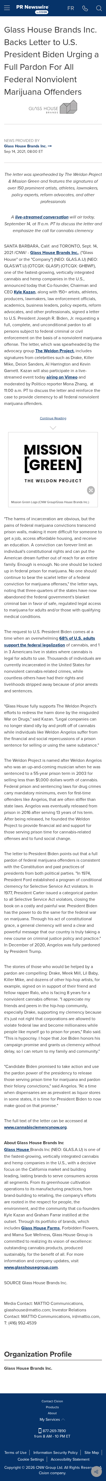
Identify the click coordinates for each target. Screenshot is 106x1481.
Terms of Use (15, 1452)
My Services (50, 1419)
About (52, 1413)
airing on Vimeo (61, 377)
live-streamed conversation (41, 217)
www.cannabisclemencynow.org (35, 1127)
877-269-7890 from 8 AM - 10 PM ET (52, 1433)
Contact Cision (52, 1401)
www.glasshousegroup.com (31, 1267)
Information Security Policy (55, 1452)
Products (52, 1407)
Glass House (17, 1149)
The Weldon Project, (54, 351)
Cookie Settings (31, 1459)
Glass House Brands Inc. (54, 252)
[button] (53, 106)
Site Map (92, 1452)
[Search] (99, 8)
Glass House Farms (40, 1228)
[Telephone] (85, 8)
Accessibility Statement (70, 1459)
